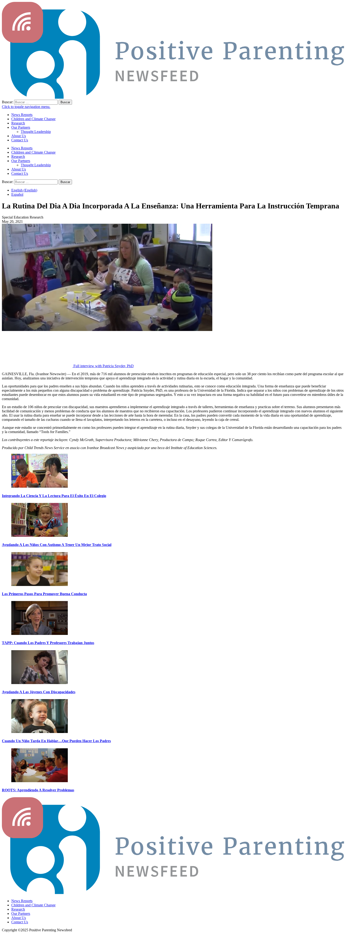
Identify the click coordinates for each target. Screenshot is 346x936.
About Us (18, 136)
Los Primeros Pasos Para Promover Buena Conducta (44, 594)
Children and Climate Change (33, 119)
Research (18, 123)
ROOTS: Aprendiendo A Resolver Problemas (38, 790)
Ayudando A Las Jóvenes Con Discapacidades (38, 692)
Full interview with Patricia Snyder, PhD (103, 366)
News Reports (21, 115)
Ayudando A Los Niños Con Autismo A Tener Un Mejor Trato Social (56, 545)
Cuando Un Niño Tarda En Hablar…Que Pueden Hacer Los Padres (56, 741)
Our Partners (20, 127)
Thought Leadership (36, 132)
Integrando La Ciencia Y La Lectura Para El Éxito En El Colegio (54, 496)
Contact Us (19, 140)
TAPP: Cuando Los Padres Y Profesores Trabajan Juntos (48, 643)
